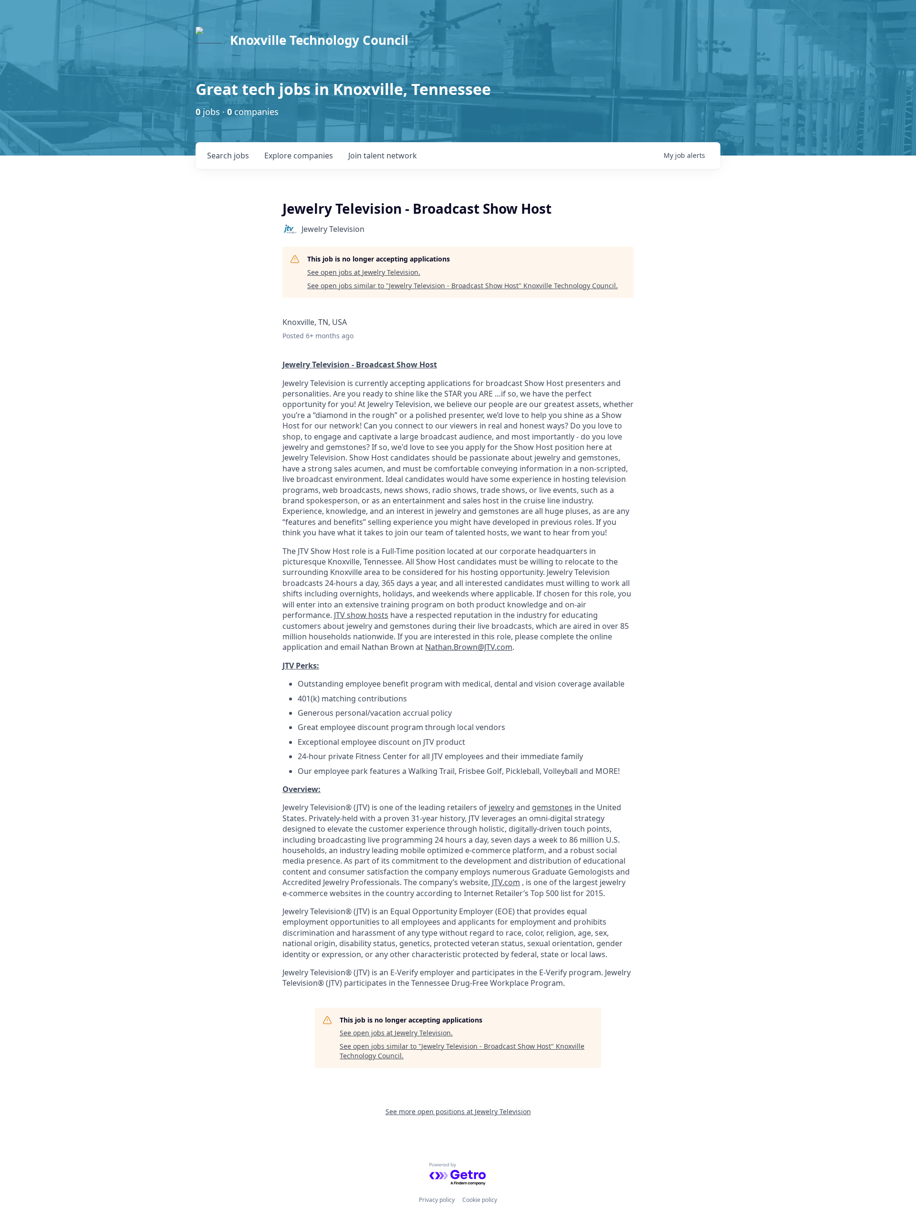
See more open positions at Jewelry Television (458, 1111)
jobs (228, 155)
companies (298, 155)
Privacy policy (437, 1200)
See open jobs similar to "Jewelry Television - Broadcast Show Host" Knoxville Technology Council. (462, 285)
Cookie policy (479, 1200)
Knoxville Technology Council (319, 40)
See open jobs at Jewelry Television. (363, 272)
